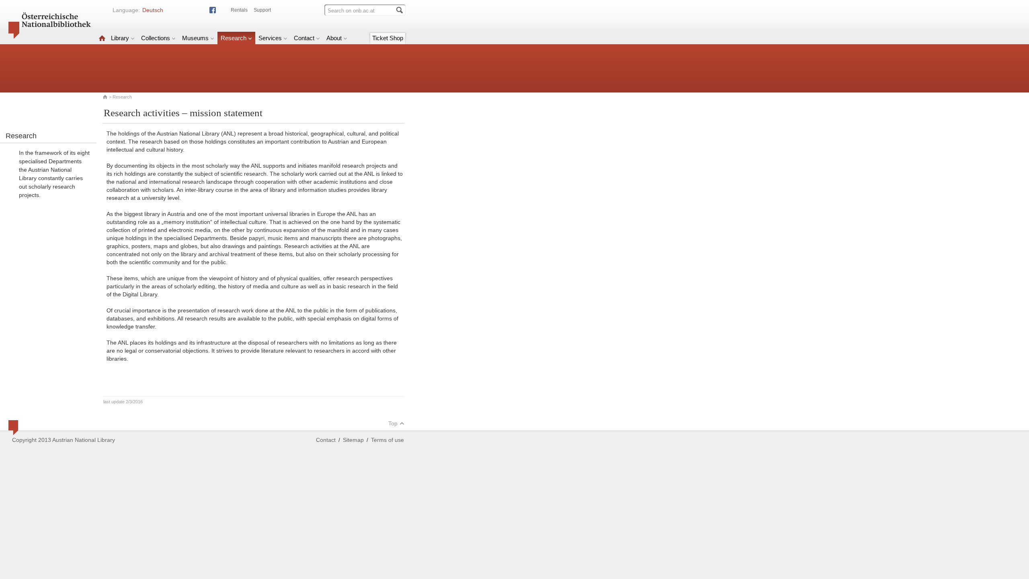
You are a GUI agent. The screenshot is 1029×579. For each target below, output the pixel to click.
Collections (155, 38)
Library (120, 38)
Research (233, 38)
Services (270, 38)
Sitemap (353, 440)
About (334, 38)
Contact (304, 38)
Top (393, 423)
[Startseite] (102, 38)
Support (262, 10)
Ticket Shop (387, 38)
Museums (195, 38)
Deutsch (152, 10)
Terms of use (387, 440)
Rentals (239, 10)
